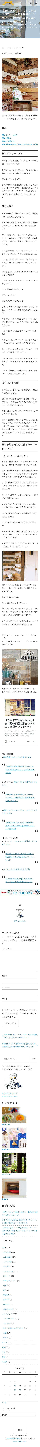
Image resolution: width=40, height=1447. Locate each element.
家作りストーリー (10, 1281)
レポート (6, 1276)
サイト (5, 999)
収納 (3, 1347)
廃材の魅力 (6, 138)
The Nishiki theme (13, 1438)
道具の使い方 (8, 1309)
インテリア (7, 1262)
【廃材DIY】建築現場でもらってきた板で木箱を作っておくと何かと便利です (20, 769)
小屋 (5, 1285)
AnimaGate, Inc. (20, 1441)
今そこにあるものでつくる (13, 1328)
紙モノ (5, 1338)
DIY (5, 25)
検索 (33, 1059)
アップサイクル (12, 25)
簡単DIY (6, 1304)
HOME (20, 1430)
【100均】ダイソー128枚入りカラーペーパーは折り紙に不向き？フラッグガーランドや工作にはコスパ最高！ (19, 1231)
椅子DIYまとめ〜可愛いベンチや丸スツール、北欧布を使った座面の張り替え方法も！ (20, 798)
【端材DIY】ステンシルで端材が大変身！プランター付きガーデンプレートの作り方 (20, 826)
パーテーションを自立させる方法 (16, 869)
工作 (3, 1352)
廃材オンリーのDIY (10, 135)
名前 (5, 976)
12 (15, 1385)
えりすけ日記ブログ (9, 1093)
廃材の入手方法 (8, 141)
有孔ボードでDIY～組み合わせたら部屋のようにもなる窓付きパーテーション (20, 857)
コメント (6, 949)
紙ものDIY (6, 1125)
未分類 (4, 1362)
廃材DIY (21, 25)
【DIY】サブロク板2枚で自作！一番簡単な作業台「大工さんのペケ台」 (20, 1213)
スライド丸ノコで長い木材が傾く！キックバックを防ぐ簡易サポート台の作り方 (19, 1221)
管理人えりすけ (20, 921)
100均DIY (7, 1252)
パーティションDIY (22, 27)
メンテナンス (8, 1271)
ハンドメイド (7, 1314)
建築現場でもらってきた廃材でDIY (17, 757)
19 (15, 1390)
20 (20, 1390)
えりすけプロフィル (9, 1096)
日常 (3, 1357)
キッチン (6, 1267)
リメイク (6, 1323)
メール (5, 987)
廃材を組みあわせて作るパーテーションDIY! (20, 144)
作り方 (4, 1342)
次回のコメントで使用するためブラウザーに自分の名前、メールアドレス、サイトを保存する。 (19, 1013)
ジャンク (12, 27)
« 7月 (4, 1402)
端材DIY (6, 1300)
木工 (26, 25)
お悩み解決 (7, 1257)
